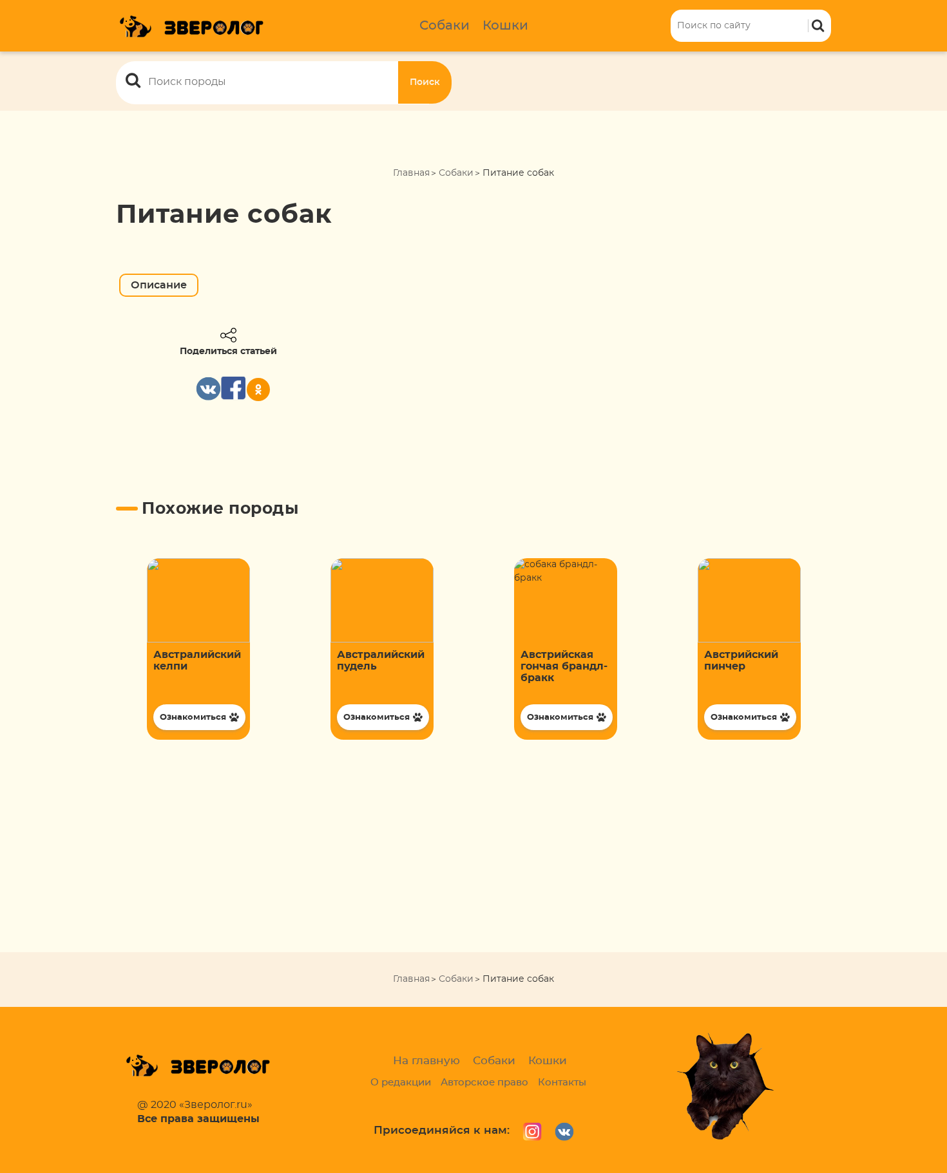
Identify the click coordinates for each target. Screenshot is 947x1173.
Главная (411, 173)
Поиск (425, 82)
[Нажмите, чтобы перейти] (198, 649)
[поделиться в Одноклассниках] (258, 389)
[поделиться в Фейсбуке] (233, 388)
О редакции (400, 1082)
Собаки (444, 25)
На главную (426, 1060)
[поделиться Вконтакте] (208, 388)
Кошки (505, 25)
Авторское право (484, 1082)
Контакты (562, 1082)
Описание (159, 285)
